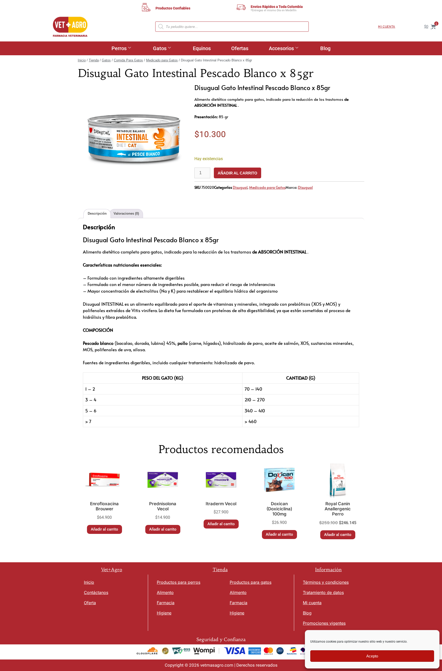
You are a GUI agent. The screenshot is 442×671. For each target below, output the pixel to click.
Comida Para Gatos (128, 60)
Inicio (82, 60)
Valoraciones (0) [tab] (126, 213)
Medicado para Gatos (162, 60)
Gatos (160, 48)
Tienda (94, 60)
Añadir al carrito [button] (104, 529)
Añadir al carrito (237, 173)
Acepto (372, 656)
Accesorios (281, 48)
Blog (325, 48)
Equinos (202, 48)
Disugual (240, 187)
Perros (119, 48)
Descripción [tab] (97, 213)
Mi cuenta (386, 26)
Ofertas (239, 48)
